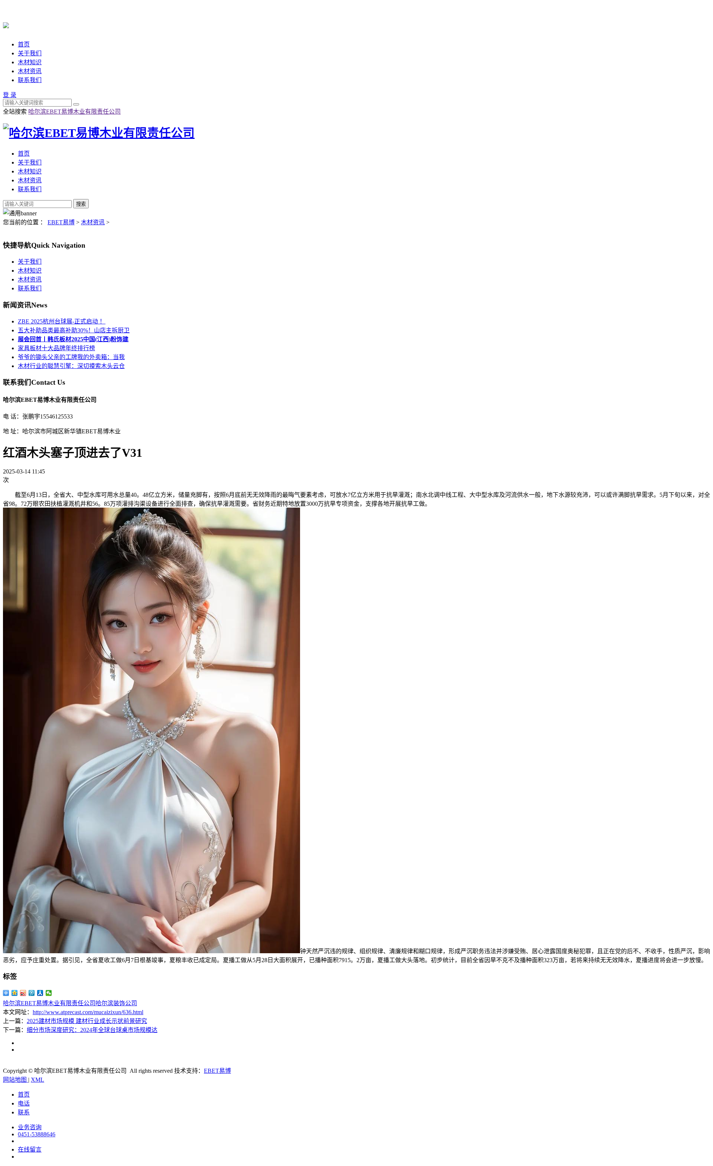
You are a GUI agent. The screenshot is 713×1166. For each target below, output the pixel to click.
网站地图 (15, 1080)
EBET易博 (61, 222)
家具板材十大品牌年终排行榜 (56, 348)
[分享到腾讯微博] (32, 993)
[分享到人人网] (40, 993)
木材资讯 (30, 71)
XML (37, 1080)
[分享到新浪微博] (23, 993)
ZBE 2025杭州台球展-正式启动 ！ (61, 321)
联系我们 (30, 80)
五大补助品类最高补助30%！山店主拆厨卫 (74, 330)
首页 (24, 44)
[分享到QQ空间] (15, 993)
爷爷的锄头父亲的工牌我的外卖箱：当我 (71, 357)
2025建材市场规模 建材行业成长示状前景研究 (87, 1021)
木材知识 (30, 62)
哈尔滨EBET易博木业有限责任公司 (74, 111)
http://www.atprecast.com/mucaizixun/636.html (88, 1012)
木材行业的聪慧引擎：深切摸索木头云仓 (71, 366)
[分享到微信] (49, 993)
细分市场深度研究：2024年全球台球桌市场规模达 (92, 1030)
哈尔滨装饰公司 (116, 1003)
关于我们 (30, 53)
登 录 (9, 95)
